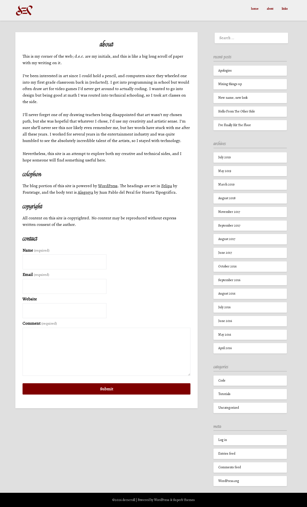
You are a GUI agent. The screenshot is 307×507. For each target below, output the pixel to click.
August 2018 (227, 198)
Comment (40, 323)
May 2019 (224, 171)
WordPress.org (228, 481)
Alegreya (85, 192)
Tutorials (224, 394)
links (285, 8)
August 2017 (226, 239)
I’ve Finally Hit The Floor (234, 125)
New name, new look (233, 97)
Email (36, 274)
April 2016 (225, 348)
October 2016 (227, 266)
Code (221, 380)
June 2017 (225, 252)
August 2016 (226, 293)
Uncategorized (228, 407)
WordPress (108, 186)
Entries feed (226, 453)
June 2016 (225, 321)
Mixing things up (230, 84)
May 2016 (224, 334)
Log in (222, 440)
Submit (106, 389)
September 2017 (229, 225)
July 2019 (224, 157)
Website (30, 299)
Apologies (225, 70)
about (270, 8)
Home (254, 8)
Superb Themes (184, 500)
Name (36, 250)
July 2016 (224, 307)
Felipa (166, 186)
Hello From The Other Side (236, 111)
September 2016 (229, 280)
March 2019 (226, 184)
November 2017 (229, 212)
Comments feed (229, 467)
